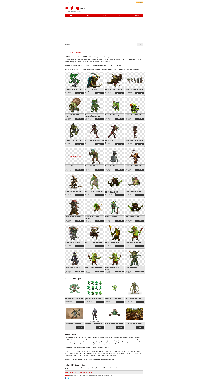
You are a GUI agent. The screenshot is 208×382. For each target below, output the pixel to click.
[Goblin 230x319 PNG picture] (134, 156)
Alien (90, 368)
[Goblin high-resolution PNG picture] (94, 233)
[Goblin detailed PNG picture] (94, 258)
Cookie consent (83, 372)
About (71, 15)
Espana (76, 2)
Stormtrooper (84, 368)
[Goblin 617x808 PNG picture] (74, 80)
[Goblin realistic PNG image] (135, 233)
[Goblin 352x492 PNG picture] (94, 156)
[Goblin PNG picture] (135, 258)
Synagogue (68, 368)
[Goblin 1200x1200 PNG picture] (114, 131)
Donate (88, 15)
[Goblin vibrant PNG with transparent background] (74, 233)
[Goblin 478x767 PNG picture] (94, 182)
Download (79, 93)
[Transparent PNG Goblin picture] (94, 207)
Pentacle (98, 368)
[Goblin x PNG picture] (74, 156)
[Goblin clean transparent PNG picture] (94, 131)
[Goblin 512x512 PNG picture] (135, 105)
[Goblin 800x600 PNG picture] (115, 105)
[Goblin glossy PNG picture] (74, 207)
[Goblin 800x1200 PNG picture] (135, 131)
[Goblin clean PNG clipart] (74, 258)
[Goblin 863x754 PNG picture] (115, 80)
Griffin (93, 368)
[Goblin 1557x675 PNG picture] (135, 79)
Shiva (116, 368)
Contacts (136, 15)
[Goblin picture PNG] (114, 207)
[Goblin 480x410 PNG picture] (74, 182)
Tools (120, 15)
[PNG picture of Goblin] (135, 207)
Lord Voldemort (105, 368)
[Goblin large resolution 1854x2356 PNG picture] (94, 105)
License (104, 15)
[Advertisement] (104, 29)
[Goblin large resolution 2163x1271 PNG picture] (115, 182)
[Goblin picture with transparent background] (94, 80)
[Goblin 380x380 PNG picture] (135, 182)
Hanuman (112, 368)
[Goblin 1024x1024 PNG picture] (74, 105)
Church (78, 368)
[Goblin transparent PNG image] (114, 258)
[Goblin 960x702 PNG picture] (115, 156)
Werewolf (73, 368)
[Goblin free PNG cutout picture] (115, 233)
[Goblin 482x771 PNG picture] (74, 131)
